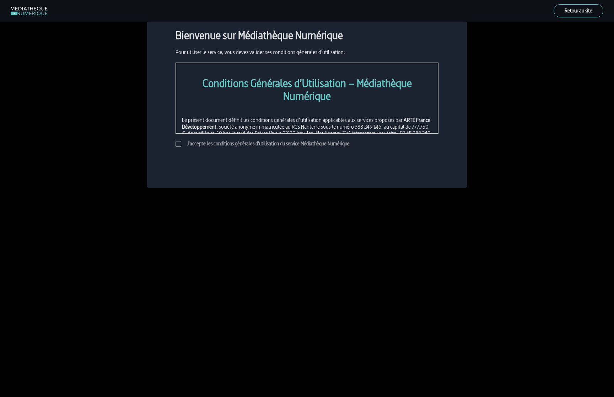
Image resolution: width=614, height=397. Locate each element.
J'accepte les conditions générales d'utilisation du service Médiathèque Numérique (268, 144)
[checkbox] (178, 144)
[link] (29, 11)
